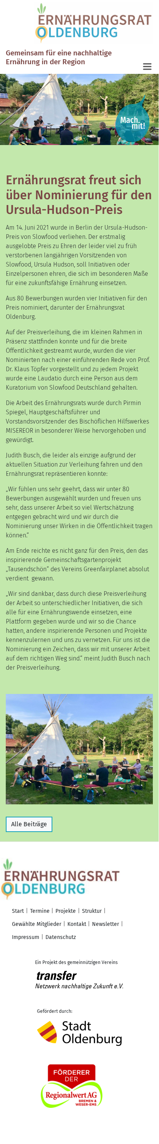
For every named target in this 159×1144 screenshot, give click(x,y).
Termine (40, 911)
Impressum (25, 937)
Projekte (65, 911)
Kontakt (76, 924)
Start (18, 911)
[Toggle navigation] (148, 67)
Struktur (92, 911)
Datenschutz (60, 937)
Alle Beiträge (29, 824)
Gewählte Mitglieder (36, 924)
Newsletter (105, 924)
